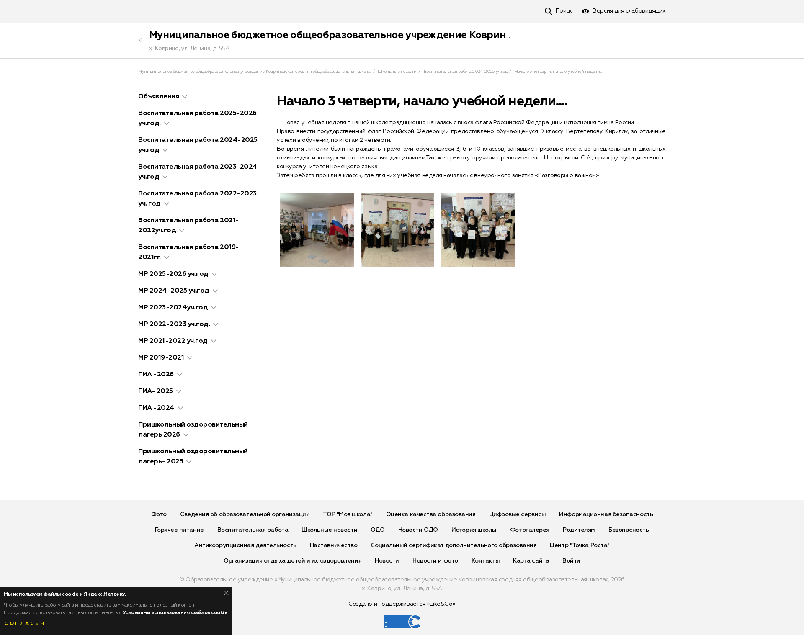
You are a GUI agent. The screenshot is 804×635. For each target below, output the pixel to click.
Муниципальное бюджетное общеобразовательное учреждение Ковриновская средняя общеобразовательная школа (440, 35)
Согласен (24, 623)
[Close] (226, 593)
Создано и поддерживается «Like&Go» (402, 604)
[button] (184, 96)
